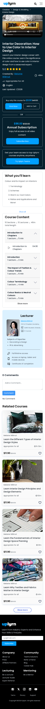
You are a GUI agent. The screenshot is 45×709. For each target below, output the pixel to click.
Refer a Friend (29, 660)
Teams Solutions (31, 657)
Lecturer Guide (8, 677)
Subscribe (9, 643)
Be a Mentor (29, 674)
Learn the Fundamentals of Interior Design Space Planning (22, 539)
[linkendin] (30, 689)
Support (33, 695)
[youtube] (35, 689)
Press (4, 660)
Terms (13, 695)
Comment (9, 393)
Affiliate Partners (9, 663)
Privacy (22, 695)
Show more (23, 303)
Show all (22, 212)
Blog (25, 663)
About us (6, 657)
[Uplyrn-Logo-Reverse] (9, 4)
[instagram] (24, 689)
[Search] (35, 4)
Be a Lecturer (7, 674)
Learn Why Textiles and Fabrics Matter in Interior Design (20, 589)
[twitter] (18, 689)
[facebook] (12, 689)
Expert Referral (8, 681)
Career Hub (28, 666)
